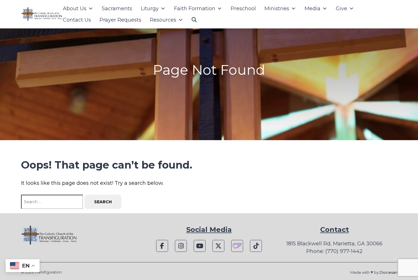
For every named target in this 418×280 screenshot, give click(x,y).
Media (312, 8)
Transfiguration (48, 272)
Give (341, 8)
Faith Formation (194, 8)
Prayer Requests (120, 20)
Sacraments (117, 8)
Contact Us (77, 20)
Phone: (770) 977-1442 (334, 251)
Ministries (276, 8)
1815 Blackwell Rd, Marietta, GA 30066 (334, 243)
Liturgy (150, 8)
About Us (74, 8)
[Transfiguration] (42, 14)
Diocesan (388, 272)
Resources (163, 20)
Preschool (243, 8)
